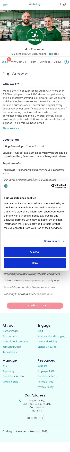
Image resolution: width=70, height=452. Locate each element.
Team (32, 62)
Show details (51, 241)
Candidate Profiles (13, 376)
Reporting (8, 371)
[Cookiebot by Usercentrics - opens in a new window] (51, 186)
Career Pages (11, 331)
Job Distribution (12, 346)
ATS (5, 366)
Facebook (42, 418)
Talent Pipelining (47, 341)
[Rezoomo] (35, 4)
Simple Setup (10, 381)
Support (42, 366)
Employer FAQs (46, 371)
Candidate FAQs (47, 376)
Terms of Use (45, 381)
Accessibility (10, 352)
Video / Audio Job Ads (15, 341)
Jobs (6, 61)
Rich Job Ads (10, 336)
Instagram (35, 418)
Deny (35, 262)
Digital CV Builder (47, 346)
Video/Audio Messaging (51, 336)
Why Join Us (18, 62)
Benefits (45, 62)
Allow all (35, 251)
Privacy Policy (46, 387)
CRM (40, 331)
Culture (58, 62)
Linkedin (29, 418)
